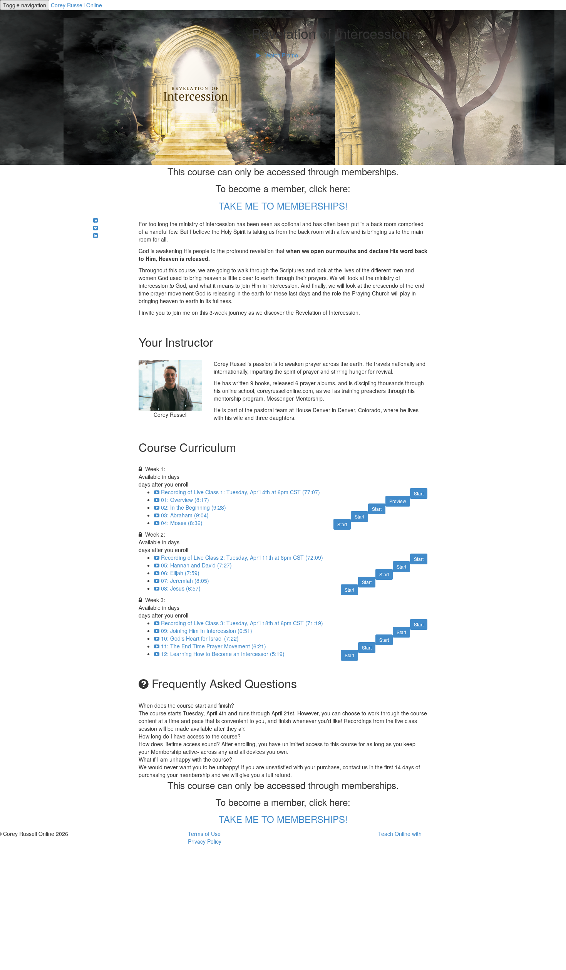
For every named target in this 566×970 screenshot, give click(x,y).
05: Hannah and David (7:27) (196, 565)
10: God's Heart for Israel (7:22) (200, 638)
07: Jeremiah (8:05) (185, 580)
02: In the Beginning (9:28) (193, 507)
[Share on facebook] (95, 220)
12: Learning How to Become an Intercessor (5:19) (223, 654)
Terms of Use (204, 833)
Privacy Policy (204, 841)
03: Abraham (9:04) (185, 515)
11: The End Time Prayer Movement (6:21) (213, 646)
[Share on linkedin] (95, 235)
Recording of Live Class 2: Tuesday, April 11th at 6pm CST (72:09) (242, 557)
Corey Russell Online (76, 5)
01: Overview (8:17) (185, 499)
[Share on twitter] (95, 228)
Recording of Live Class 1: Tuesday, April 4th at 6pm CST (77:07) (240, 492)
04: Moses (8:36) (182, 523)
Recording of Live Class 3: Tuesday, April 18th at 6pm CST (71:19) (242, 623)
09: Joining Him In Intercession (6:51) (206, 630)
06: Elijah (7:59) (180, 573)
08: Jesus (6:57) (181, 588)
